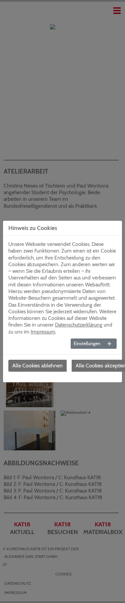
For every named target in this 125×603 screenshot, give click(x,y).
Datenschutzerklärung (78, 325)
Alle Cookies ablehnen (37, 365)
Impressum (43, 332)
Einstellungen (87, 343)
